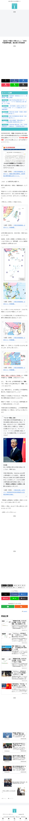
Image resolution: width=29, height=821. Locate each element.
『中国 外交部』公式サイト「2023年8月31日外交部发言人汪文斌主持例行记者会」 (14, 492)
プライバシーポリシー (8, 814)
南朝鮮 (4, 587)
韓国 (16, 585)
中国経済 (10, 585)
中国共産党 (10, 587)
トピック (4, 585)
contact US (21, 814)
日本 (20, 585)
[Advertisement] (14, 23)
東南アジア (22, 587)
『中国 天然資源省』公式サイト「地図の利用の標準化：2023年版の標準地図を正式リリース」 (14, 174)
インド (16, 587)
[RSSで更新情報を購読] (21, 606)
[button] (23, 85)
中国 (24, 585)
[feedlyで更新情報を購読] (7, 606)
